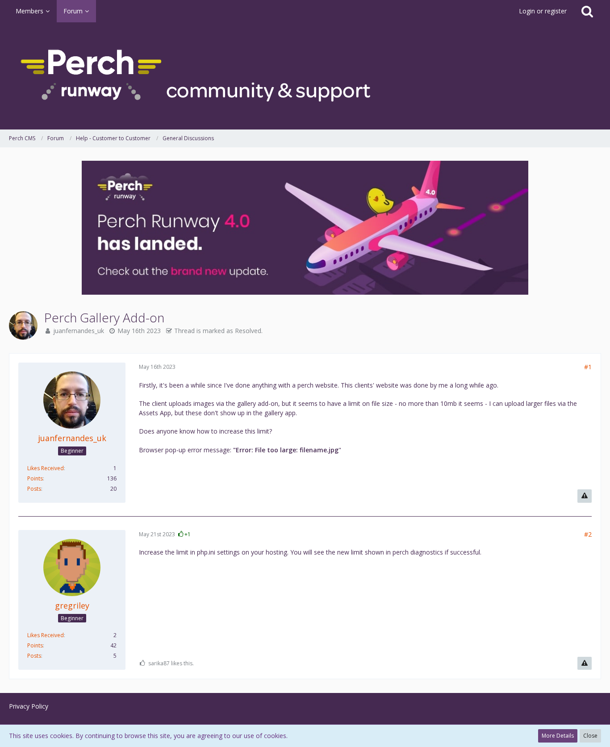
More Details (558, 735)
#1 (588, 367)
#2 (588, 534)
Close (590, 735)
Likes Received (45, 468)
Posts (34, 488)
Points (35, 478)
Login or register (543, 11)
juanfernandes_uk (78, 330)
